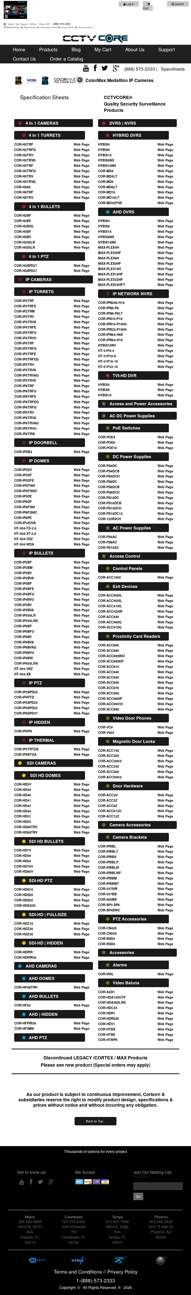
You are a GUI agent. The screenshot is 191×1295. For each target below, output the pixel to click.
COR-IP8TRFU (25, 391)
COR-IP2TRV (24, 316)
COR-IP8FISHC (25, 512)
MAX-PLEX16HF (110, 274)
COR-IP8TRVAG (26, 423)
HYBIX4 (104, 144)
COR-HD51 (22, 816)
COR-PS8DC (107, 481)
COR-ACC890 (108, 650)
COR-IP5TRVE (25, 380)
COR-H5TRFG (25, 170)
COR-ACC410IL (110, 606)
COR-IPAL (106, 974)
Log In (130, 4)
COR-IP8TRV (24, 412)
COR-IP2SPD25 (26, 692)
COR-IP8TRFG (25, 407)
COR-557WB (107, 888)
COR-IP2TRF (24, 300)
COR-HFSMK (24, 1028)
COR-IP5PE (23, 496)
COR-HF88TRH (26, 987)
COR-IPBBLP (108, 862)
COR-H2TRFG (25, 149)
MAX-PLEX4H (108, 247)
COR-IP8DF (23, 501)
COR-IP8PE (23, 517)
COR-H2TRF (23, 144)
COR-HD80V (23, 871)
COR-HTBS (106, 1029)
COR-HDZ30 (23, 934)
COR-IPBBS (107, 856)
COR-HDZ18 (23, 923)
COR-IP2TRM (24, 311)
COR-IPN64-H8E (110, 334)
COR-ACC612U (109, 810)
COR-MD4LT (107, 176)
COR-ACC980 (108, 693)
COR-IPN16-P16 (110, 318)
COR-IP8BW (23, 658)
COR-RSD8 (106, 943)
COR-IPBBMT (108, 883)
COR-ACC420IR (110, 611)
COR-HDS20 (23, 894)
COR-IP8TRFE (25, 396)
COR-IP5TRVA (25, 370)
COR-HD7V (22, 850)
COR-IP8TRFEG (26, 401)
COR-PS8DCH (108, 492)
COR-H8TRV (23, 197)
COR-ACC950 (108, 677)
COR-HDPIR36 (25, 957)
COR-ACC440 (108, 616)
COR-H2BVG (23, 226)
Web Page (81, 144)
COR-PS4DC (107, 465)
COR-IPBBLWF (109, 872)
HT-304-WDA (24, 544)
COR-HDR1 (106, 1013)
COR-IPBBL (107, 846)
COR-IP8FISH (24, 507)
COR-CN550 (107, 933)
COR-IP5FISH (24, 485)
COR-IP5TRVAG (26, 375)
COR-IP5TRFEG (26, 359)
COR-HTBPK (108, 1039)
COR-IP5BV (23, 604)
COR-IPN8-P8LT (110, 313)
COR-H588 (22, 187)
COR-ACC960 (108, 682)
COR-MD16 (106, 192)
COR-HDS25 (23, 900)
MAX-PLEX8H (108, 258)
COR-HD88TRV (26, 826)
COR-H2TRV (23, 155)
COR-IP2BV (23, 572)
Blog (76, 49)
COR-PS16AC (108, 547)
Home (19, 49)
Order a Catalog (66, 58)
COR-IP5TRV (24, 364)
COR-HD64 (22, 861)
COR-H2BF (22, 215)
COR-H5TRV (23, 176)
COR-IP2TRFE (25, 306)
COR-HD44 (22, 811)
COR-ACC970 (108, 687)
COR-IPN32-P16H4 (112, 329)
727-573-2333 (73, 1221)
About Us (134, 49)
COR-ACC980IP (110, 698)
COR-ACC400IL (110, 595)
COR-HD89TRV (26, 832)
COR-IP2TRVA (25, 321)
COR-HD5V (22, 784)
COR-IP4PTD (24, 697)
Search (179, 4)
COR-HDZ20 (23, 928)
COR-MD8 (105, 181)
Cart (145, 8)
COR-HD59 (22, 855)
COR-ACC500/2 (110, 777)
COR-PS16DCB (109, 503)
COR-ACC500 (108, 771)
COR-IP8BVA (24, 642)
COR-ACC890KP (110, 661)
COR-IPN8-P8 (108, 308)
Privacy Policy (122, 1271)
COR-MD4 (105, 170)
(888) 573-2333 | (141, 68)
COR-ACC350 (108, 766)
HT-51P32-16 (108, 366)
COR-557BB (107, 894)
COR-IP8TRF (24, 385)
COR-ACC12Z (108, 816)
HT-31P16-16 (108, 361)
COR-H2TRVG (25, 160)
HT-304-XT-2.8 (25, 533)
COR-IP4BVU (24, 599)
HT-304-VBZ (23, 668)
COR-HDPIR (23, 952)
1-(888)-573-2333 (95, 1280)
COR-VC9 (105, 727)
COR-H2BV (22, 220)
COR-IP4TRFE (25, 327)
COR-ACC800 (108, 645)
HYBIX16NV (107, 345)
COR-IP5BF (23, 583)
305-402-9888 (30, 1221)
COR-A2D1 (106, 991)
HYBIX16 (105, 155)
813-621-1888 (117, 1221)
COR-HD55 (22, 821)
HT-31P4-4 (106, 350)
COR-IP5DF (23, 475)
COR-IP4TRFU (25, 332)
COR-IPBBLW (108, 867)
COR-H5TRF (23, 165)
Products (48, 49)
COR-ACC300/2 (110, 761)
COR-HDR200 (108, 1018)
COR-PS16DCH (109, 508)
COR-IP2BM (23, 567)
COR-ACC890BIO (111, 655)
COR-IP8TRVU (25, 428)
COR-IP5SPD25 (26, 702)
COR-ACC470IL (110, 627)
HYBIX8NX (106, 160)
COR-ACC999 (108, 709)
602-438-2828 (161, 1221)
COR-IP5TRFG (25, 348)
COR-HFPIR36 (25, 1023)
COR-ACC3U (108, 795)
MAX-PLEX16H (109, 268)
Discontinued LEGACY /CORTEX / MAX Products (95, 1057)
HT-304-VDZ (23, 538)
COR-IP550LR (25, 615)
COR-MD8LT (107, 187)
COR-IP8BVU (24, 652)
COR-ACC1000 (109, 577)
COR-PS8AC (107, 542)
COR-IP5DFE (24, 480)
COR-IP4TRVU (25, 338)
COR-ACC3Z (107, 800)
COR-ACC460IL (110, 622)
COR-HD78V (23, 866)
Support (166, 49)
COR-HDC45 (107, 1007)
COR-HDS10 (23, 889)
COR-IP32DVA (25, 522)
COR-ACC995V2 (110, 703)
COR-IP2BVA (24, 578)
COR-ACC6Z (107, 805)
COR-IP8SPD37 (26, 713)
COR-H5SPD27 (25, 270)
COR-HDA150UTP (112, 997)
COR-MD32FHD (110, 202)
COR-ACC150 (108, 750)
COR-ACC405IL (110, 600)
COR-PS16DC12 (110, 513)
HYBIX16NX (107, 165)
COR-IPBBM (107, 878)
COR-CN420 (107, 928)
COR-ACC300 (108, 755)
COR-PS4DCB (108, 471)
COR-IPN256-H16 (111, 302)
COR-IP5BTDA (25, 754)
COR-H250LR (24, 242)
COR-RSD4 (106, 938)
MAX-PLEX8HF (109, 263)
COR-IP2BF (23, 562)
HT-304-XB (22, 674)
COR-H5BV (22, 236)
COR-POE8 (106, 442)
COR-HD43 (22, 805)
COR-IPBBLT (108, 851)
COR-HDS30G (25, 905)
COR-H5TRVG (25, 181)
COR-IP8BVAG (25, 647)
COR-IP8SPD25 (26, 707)
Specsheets (173, 68)
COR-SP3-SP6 (109, 904)
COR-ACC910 (108, 666)
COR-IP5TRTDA (26, 749)
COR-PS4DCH (108, 476)
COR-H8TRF (23, 192)
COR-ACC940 (108, 672)
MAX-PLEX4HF (109, 252)
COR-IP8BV (23, 636)
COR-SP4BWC (109, 910)
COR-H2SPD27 (25, 265)
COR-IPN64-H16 (110, 339)
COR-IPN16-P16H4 (112, 324)
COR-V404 (106, 732)
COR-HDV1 (106, 1023)
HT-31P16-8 (107, 356)
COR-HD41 (22, 800)
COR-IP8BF (23, 626)
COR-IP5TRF (24, 343)
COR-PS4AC (107, 536)
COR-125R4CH (109, 518)
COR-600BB (107, 899)
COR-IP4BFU (24, 594)
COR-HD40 (22, 795)
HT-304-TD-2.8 (25, 528)
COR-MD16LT (108, 197)
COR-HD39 (22, 789)
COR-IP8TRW (24, 433)
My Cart (103, 49)
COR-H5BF (22, 231)
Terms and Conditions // (80, 1271)
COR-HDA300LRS (112, 1002)
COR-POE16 (107, 447)
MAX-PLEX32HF (110, 279)
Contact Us (24, 58)
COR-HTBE (106, 1034)
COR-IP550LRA (26, 620)
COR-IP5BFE (24, 588)
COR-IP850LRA (26, 663)
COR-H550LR (24, 247)
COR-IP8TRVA (25, 417)
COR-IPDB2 (23, 451)
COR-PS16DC (108, 497)
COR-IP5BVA (24, 610)
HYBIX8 (104, 149)
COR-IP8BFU (24, 631)
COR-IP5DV (23, 469)
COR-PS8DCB (108, 486)
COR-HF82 (22, 1005)
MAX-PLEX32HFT (111, 284)
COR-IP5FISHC (25, 490)
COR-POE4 (106, 437)
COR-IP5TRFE (25, 353)
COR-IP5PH (23, 731)
